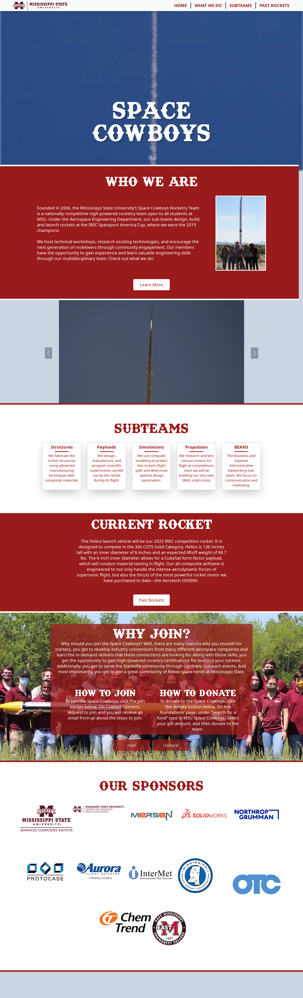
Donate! (171, 745)
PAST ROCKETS (274, 5)
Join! (132, 745)
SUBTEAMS (241, 5)
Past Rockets (151, 600)
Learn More (151, 284)
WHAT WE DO (208, 5)
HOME (180, 5)
